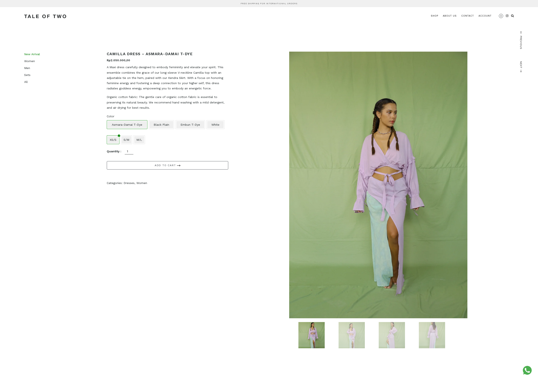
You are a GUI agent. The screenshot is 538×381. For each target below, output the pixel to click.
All (26, 82)
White (215, 124)
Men (27, 68)
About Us (450, 15)
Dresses (129, 183)
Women (29, 61)
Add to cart (166, 165)
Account (485, 15)
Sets (27, 75)
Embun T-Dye (190, 124)
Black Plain (161, 124)
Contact (467, 15)
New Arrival (32, 54)
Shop (434, 15)
